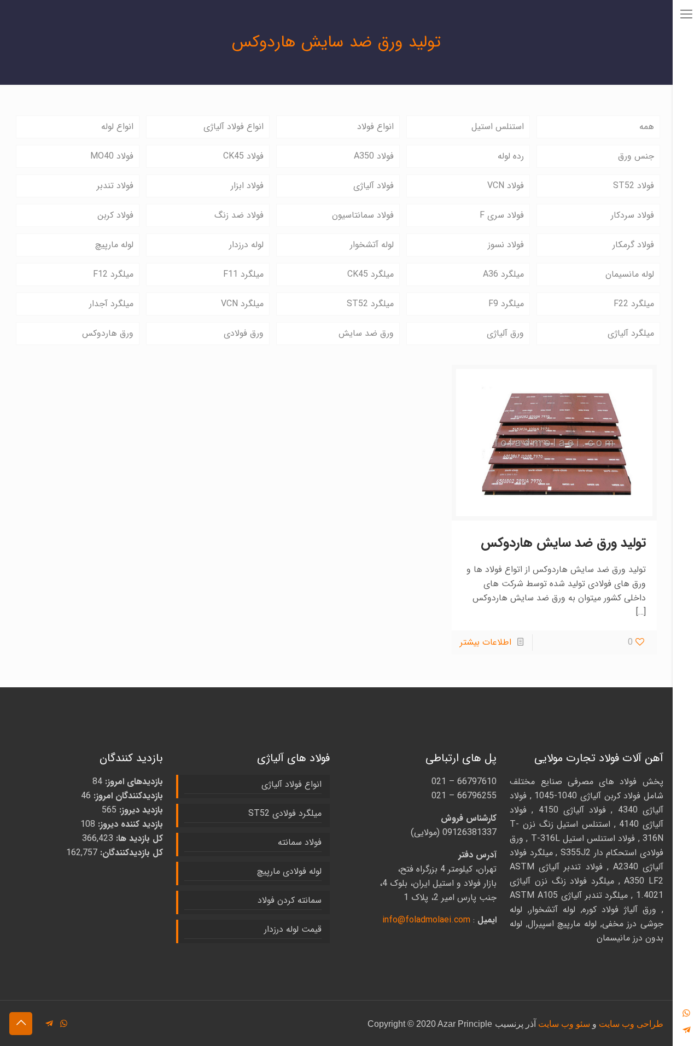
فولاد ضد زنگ (239, 215)
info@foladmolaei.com (426, 920)
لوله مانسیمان (629, 274)
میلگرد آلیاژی (631, 333)
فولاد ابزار (247, 185)
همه (646, 126)
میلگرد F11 (243, 274)
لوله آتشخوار (372, 245)
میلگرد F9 (506, 304)
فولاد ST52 (633, 185)
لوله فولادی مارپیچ (289, 871)
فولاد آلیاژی (373, 185)
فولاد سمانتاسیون (363, 215)
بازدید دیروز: (139, 810)
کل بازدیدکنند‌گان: (130, 853)
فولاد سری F (502, 215)
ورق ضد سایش (366, 333)
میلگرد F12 (113, 274)
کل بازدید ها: (138, 838)
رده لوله (511, 156)
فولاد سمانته (300, 842)
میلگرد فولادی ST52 (285, 813)
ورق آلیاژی (505, 333)
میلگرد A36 (503, 274)
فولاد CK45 (243, 156)
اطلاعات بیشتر (485, 642)
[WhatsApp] (686, 1013)
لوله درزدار (246, 245)
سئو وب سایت (564, 1024)
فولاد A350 (374, 156)
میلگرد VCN (242, 304)
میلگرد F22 (634, 304)
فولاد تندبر (115, 185)
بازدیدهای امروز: (132, 781)
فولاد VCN (505, 185)
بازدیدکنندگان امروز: (127, 796)
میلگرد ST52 (370, 304)
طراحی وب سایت (631, 1024)
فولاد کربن (115, 215)
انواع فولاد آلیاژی (233, 126)
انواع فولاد (375, 126)
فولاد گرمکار (633, 245)
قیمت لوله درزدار (293, 929)
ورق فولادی (244, 333)
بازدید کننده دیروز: (129, 824)
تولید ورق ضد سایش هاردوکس (563, 543)
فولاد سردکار (632, 215)
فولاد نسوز (506, 245)
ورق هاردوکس (107, 333)
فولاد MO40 (111, 156)
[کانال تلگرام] (686, 1030)
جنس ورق (636, 156)
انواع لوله (117, 126)
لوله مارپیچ (114, 245)
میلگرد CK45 (370, 274)
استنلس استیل (497, 126)
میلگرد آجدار (111, 304)
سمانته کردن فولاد (290, 900)
